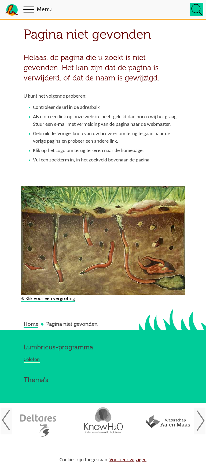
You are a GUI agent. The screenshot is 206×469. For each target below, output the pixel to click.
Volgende (197, 420)
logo (11, 11)
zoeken (196, 9)
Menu (44, 9)
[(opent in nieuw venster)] (38, 423)
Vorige (9, 420)
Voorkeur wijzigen (127, 460)
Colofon (32, 359)
